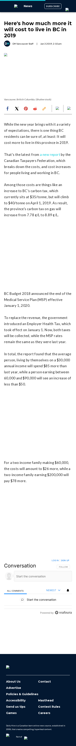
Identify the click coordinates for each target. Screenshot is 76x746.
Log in (55, 560)
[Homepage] (14, 666)
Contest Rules (49, 707)
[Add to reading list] (69, 109)
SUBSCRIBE (53, 6)
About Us (13, 681)
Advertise (13, 688)
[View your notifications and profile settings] (68, 590)
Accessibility (16, 700)
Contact (44, 681)
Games (11, 713)
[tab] (15, 590)
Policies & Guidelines (22, 694)
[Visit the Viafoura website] (63, 612)
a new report (50, 154)
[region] (38, 587)
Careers (44, 713)
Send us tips (15, 707)
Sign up (65, 560)
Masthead (46, 700)
